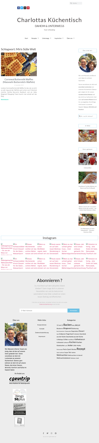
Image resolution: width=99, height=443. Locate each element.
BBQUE (77, 325)
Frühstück (76, 334)
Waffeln (74, 352)
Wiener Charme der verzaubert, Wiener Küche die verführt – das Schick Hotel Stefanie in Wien (87, 208)
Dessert (81, 331)
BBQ (73, 325)
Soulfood (61, 352)
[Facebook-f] (18, 7)
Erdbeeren (62, 334)
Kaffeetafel (60, 342)
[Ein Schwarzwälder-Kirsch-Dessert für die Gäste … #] (19, 249)
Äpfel (77, 358)
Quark (69, 349)
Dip (57, 334)
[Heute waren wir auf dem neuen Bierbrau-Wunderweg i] (56, 249)
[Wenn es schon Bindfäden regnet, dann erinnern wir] (43, 249)
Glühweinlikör (87, 168)
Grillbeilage (60, 339)
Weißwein (73, 358)
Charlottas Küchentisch (49, 19)
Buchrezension (60, 331)
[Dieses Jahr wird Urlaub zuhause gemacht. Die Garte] (80, 249)
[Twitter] (21, 7)
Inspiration (58, 38)
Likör (74, 345)
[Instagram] (25, 7)
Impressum (42, 336)
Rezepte (34, 38)
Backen (67, 324)
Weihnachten (62, 355)
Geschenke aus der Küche (74, 336)
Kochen (72, 342)
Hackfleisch (71, 339)
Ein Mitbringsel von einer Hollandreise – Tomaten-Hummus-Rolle (87, 230)
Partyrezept (60, 349)
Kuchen (79, 342)
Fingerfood (69, 334)
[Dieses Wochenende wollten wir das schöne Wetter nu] (31, 249)
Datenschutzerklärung (45, 304)
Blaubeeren (60, 328)
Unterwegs (45, 38)
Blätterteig (75, 328)
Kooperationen (41, 325)
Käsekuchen (60, 345)
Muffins (79, 345)
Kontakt (41, 328)
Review (74, 349)
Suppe (66, 352)
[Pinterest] (28, 7)
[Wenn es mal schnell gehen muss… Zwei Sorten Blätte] (68, 249)
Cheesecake (68, 331)
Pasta (65, 349)
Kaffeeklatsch (80, 339)
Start (26, 38)
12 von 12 (60, 325)
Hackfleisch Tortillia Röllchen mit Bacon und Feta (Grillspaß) (88, 187)
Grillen (65, 339)
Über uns (70, 38)
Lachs (66, 345)
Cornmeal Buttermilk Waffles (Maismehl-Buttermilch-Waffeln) (19, 80)
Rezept (81, 348)
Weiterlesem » (5, 99)
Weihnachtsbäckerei (63, 358)
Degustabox (74, 331)
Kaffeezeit (66, 342)
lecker (70, 345)
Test (70, 352)
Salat (58, 352)
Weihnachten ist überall (75, 355)
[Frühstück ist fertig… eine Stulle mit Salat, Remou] (92, 249)
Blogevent (67, 328)
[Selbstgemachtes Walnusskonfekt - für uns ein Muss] (7, 249)
